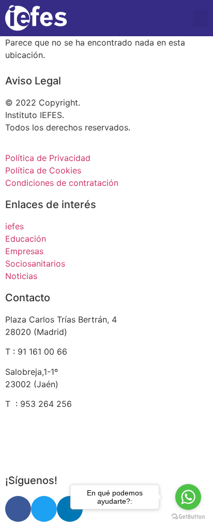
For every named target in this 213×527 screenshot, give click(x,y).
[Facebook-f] (18, 509)
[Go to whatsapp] (188, 497)
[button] (200, 18)
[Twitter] (44, 509)
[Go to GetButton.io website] (188, 517)
